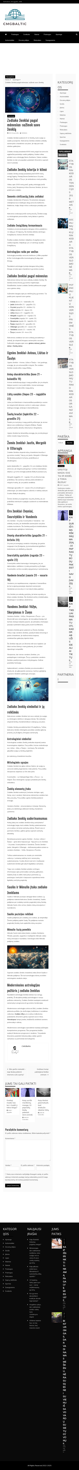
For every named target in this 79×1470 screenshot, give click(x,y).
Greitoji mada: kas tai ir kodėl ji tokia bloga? (12, 1104)
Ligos (62, 111)
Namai (36, 34)
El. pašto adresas (27, 1165)
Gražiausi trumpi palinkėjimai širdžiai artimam (41, 1072)
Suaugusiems (50, 40)
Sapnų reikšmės (65, 133)
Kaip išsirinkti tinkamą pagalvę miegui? (35, 1241)
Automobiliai (9, 40)
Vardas (8, 1165)
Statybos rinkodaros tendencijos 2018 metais (71, 182)
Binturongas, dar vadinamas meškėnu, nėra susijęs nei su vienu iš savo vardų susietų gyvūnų (34, 1255)
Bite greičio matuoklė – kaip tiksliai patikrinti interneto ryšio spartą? (16, 1072)
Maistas (63, 115)
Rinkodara (37, 40)
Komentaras (10, 1138)
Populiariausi (65, 151)
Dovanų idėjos (24, 40)
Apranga (59, 34)
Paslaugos (15, 34)
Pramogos (47, 34)
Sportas (63, 137)
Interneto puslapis (42, 1165)
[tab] (65, 151)
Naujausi (62, 155)
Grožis (62, 104)
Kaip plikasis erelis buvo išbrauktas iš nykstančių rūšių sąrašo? (35, 1271)
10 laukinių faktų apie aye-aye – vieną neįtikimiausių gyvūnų (35, 1285)
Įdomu (62, 108)
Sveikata (26, 34)
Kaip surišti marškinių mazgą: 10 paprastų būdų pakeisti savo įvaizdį (27, 1107)
